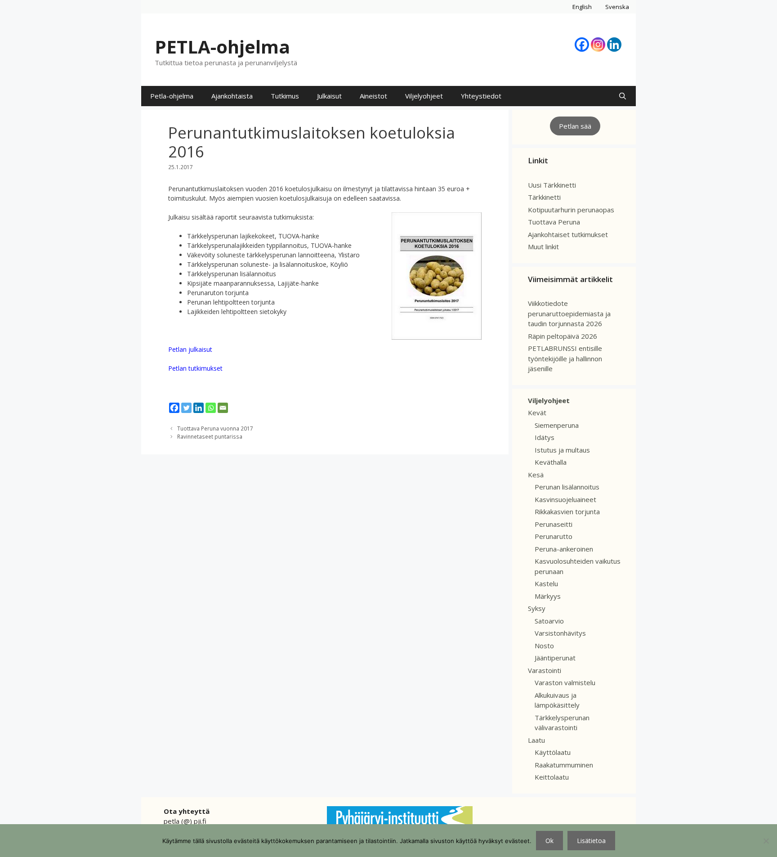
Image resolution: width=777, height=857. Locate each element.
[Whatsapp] (210, 408)
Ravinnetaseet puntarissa (209, 436)
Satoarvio (549, 620)
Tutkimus (285, 95)
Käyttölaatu (553, 752)
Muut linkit (543, 246)
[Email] (223, 408)
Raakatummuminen (564, 764)
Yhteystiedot (481, 95)
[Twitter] (186, 408)
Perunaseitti (553, 524)
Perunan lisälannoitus (567, 486)
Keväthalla (551, 462)
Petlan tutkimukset (195, 368)
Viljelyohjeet (424, 95)
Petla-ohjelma (171, 95)
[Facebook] (582, 44)
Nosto (544, 645)
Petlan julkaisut (190, 349)
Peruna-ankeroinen (564, 548)
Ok (549, 840)
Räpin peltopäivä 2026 (562, 336)
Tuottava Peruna (554, 221)
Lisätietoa (591, 840)
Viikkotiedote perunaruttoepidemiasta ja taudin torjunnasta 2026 (569, 313)
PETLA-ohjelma (222, 46)
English (582, 7)
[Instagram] (598, 44)
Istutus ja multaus (562, 449)
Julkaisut (329, 95)
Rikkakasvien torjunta (567, 511)
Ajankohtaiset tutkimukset (568, 234)
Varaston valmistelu (565, 682)
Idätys (544, 437)
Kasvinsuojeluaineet (565, 499)
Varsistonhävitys (560, 632)
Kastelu (546, 583)
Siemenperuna (557, 425)
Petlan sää (575, 125)
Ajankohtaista (232, 95)
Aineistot (373, 95)
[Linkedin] (614, 44)
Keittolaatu (552, 776)
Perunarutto (553, 536)
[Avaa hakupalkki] (622, 96)
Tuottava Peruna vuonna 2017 (215, 428)
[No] (765, 840)
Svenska (617, 7)
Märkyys (548, 596)
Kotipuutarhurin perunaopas (571, 209)
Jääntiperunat (555, 657)
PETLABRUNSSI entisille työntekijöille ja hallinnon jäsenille (565, 358)
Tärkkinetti (544, 197)
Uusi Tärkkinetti (552, 184)
